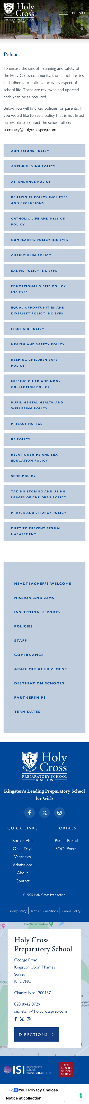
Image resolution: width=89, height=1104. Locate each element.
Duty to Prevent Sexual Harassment (36, 531)
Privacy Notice (26, 423)
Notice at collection (24, 1098)
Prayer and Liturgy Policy (38, 512)
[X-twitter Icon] (44, 812)
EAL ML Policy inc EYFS (34, 270)
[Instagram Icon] (59, 812)
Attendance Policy (31, 181)
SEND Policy (23, 476)
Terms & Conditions (44, 910)
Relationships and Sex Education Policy (34, 457)
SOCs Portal (66, 848)
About (22, 872)
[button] (39, 1073)
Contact (23, 881)
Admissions (23, 864)
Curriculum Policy (31, 255)
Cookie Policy (71, 910)
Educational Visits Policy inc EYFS (38, 289)
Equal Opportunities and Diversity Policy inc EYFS (38, 310)
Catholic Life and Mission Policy (38, 221)
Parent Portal (66, 840)
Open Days (22, 848)
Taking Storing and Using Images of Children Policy (38, 494)
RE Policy (21, 439)
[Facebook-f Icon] (29, 812)
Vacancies (22, 856)
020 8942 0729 (27, 1004)
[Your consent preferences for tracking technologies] (80, 1095)
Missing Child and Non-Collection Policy (35, 384)
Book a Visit (22, 840)
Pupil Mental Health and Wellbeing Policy (37, 405)
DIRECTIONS (33, 1034)
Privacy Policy (18, 910)
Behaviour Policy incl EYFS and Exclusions (39, 200)
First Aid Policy (27, 329)
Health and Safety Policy (38, 344)
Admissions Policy (30, 151)
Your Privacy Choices (38, 1090)
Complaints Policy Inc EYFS (40, 240)
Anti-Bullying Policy (33, 166)
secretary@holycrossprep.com (30, 129)
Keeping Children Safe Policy (34, 362)
